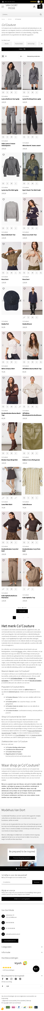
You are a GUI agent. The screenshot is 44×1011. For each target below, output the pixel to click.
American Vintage (36, 735)
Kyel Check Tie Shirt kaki (32, 190)
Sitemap (28, 1000)
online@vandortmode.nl (13, 934)
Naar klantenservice (10, 941)
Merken (10, 19)
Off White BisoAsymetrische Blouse (32, 414)
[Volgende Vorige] (28, 617)
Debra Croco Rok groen (31, 460)
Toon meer (22, 611)
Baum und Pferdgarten (35, 731)
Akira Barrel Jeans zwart (32, 145)
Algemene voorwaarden (10, 1000)
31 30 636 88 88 (10, 928)
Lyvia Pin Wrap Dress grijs (32, 99)
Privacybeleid (21, 1000)
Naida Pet (5, 324)
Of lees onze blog (7, 982)
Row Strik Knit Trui (8, 235)
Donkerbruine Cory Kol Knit (10, 550)
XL (20, 273)
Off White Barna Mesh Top (32, 369)
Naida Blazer (27, 324)
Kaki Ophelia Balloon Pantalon (9, 597)
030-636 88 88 (10, 922)
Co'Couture (18, 19)
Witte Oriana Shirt (8, 369)
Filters (21, 49)
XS (3, 92)
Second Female (6, 733)
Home (3, 19)
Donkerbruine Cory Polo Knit (31, 550)
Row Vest (5, 279)
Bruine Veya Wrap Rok (10, 460)
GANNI (14, 733)
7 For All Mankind (20, 735)
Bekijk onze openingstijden (22, 899)
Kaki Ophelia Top (29, 598)
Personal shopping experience (22, 858)
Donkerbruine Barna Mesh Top (11, 414)
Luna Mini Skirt (7, 504)
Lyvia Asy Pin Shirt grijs (10, 190)
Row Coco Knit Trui (30, 235)
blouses (19, 651)
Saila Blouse (27, 504)
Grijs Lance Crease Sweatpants (8, 144)
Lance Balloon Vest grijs (10, 99)
